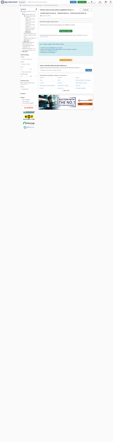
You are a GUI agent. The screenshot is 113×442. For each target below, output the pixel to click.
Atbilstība (86, 10)
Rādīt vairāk (66, 90)
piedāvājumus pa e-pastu (55, 47)
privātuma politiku (44, 36)
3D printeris (27, 39)
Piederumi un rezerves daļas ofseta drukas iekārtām (30, 29)
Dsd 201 (42, 88)
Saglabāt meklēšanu (66, 31)
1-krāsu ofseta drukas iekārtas (30, 22)
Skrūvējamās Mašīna (81, 88)
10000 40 (42, 77)
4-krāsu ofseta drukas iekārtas (30, 25)
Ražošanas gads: (24, 74)
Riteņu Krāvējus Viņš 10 (81, 83)
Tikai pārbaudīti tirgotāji (28, 103)
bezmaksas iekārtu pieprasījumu (54, 49)
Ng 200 (77, 77)
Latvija (24, 84)
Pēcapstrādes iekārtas (30, 33)
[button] (110, 2)
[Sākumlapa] (20, 5)
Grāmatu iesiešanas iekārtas (30, 35)
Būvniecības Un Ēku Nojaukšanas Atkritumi (50, 85)
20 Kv (41, 80)
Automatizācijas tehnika (29, 50)
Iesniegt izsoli (85, 104)
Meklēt (74, 2)
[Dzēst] (55, 13)
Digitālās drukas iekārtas (30, 38)
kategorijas (52, 52)
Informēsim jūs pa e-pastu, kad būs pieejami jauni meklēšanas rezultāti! (57, 25)
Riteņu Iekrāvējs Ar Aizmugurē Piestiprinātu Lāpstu (88, 80)
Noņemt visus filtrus (46, 15)
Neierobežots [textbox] (25, 89)
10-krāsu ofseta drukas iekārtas (30, 16)
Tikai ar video (25, 101)
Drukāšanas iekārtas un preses (29, 12)
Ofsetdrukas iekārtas (29, 14)
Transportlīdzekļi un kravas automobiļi (28, 46)
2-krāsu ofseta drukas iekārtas (30, 19)
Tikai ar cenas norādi (26, 72)
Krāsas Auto (61, 88)
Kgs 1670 (60, 83)
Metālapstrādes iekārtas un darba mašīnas (28, 43)
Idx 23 (59, 80)
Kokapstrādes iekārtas (28, 48)
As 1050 (41, 83)
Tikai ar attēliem (26, 99)
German (60, 77)
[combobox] (29, 89)
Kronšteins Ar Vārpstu (63, 85)
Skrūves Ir (78, 85)
